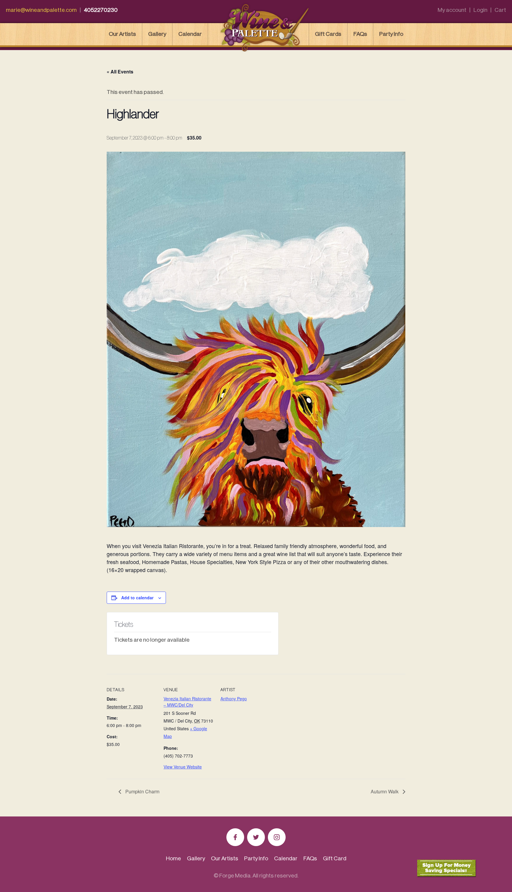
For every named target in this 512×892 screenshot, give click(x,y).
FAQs (360, 34)
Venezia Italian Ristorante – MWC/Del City (187, 702)
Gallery (157, 34)
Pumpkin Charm (141, 791)
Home (173, 858)
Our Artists (122, 34)
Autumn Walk (385, 791)
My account (452, 10)
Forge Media (235, 875)
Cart (500, 10)
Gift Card (334, 858)
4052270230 (101, 10)
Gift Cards (328, 34)
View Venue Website (183, 767)
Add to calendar (137, 597)
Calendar (190, 34)
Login (480, 10)
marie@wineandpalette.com (41, 10)
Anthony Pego (233, 699)
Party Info (391, 34)
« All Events (120, 71)
